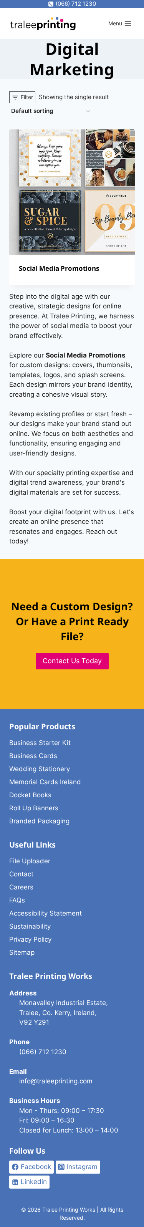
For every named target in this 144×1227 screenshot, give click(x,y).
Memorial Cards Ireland (45, 782)
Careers (21, 887)
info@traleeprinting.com (56, 1081)
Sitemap (22, 952)
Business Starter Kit (40, 743)
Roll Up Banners (33, 808)
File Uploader (29, 861)
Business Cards (33, 756)
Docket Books (30, 795)
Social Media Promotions (59, 268)
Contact (21, 874)
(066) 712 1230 (42, 1052)
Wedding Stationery (39, 769)
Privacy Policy (30, 939)
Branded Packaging (39, 821)
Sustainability (30, 926)
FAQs (17, 900)
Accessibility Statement (45, 913)
